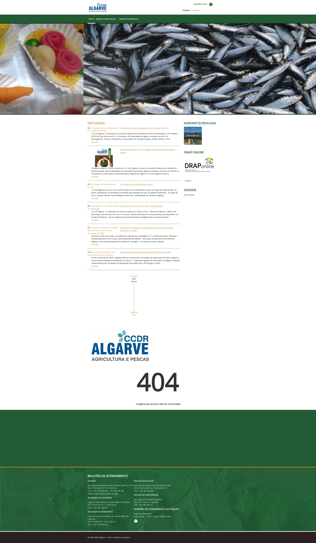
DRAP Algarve (100, 537)
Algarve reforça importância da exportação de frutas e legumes (145, 252)
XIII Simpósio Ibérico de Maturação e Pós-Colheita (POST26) (144, 128)
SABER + (188, 181)
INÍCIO (91, 19)
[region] (158, 69)
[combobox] (201, 10)
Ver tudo (134, 276)
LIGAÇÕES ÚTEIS (200, 4)
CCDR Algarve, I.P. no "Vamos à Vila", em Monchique (141, 206)
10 (134, 309)
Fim (133, 314)
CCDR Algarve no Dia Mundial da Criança (136, 184)
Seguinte (133, 312)
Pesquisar (186, 10)
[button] (8, 69)
